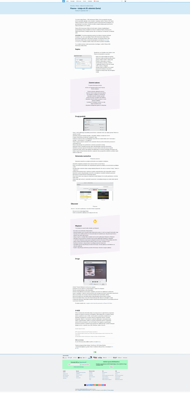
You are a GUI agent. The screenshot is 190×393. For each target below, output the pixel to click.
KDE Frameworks (66, 375)
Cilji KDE (77, 376)
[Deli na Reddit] (95, 384)
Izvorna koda (78, 377)
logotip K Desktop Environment (84, 390)
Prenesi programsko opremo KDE (107, 375)
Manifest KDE (117, 378)
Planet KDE (91, 375)
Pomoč (103, 373)
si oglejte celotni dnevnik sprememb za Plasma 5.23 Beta (99, 303)
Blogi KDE (90, 373)
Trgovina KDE (117, 372)
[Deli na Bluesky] (89, 384)
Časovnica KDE (117, 376)
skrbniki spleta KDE (83, 389)
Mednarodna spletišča (119, 379)
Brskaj (111, 366)
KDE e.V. (116, 373)
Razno (90, 378)
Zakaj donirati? (82, 362)
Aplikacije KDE (65, 373)
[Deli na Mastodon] (87, 384)
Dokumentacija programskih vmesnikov (81, 373)
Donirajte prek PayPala (85, 364)
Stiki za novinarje (92, 376)
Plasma (64, 372)
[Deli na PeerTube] (101, 384)
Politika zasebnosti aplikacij (106, 379)
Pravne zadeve (111, 390)
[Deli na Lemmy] (97, 384)
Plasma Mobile (65, 376)
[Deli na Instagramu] (105, 384)
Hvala (90, 379)
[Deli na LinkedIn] (93, 384)
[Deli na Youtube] (99, 384)
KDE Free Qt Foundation (119, 375)
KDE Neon (64, 378)
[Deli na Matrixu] (85, 384)
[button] (122, 1)
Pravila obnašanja (105, 376)
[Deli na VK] (103, 384)
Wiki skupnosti (104, 372)
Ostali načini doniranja (79, 366)
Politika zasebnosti (105, 378)
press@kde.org (96, 341)
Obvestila (72, 5)
